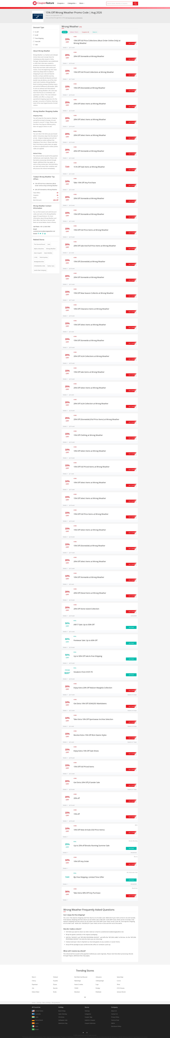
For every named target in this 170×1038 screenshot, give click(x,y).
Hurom (135, 856)
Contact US (114, 1014)
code (75, 36)
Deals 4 (95, 32)
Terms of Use (115, 1020)
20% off (77, 798)
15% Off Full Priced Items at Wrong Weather (91, 467)
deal (75, 620)
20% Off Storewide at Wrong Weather (89, 56)
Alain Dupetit (38, 253)
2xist (48, 244)
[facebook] (38, 233)
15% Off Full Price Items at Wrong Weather (91, 230)
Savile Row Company (40, 270)
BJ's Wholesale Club (132, 872)
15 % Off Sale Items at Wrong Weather (89, 167)
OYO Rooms (120, 988)
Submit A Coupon (90, 1020)
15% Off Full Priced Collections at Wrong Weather (94, 72)
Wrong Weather (51, 248)
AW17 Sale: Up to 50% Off (84, 624)
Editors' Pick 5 (74, 32)
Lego (97, 984)
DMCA (113, 1023)
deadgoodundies (39, 261)
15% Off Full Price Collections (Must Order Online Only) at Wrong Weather (97, 41)
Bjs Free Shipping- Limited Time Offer (89, 877)
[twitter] (40, 233)
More (81, 3)
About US (114, 1011)
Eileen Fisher (35, 992)
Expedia (55, 980)
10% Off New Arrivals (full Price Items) (89, 830)
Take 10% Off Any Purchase (85, 182)
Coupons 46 (85, 32)
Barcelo (55, 988)
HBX (136, 825)
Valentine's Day (62, 1023)
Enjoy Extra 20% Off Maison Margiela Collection (93, 688)
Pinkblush (98, 992)
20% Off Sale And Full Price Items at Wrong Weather (95, 246)
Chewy (34, 980)
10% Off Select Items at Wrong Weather (90, 451)
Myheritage (77, 980)
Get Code (132, 43)
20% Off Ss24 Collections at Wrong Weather (91, 356)
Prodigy (98, 988)
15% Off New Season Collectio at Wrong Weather (94, 293)
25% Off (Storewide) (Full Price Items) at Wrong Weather (96, 419)
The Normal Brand (39, 244)
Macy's (34, 977)
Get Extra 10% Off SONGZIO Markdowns (90, 703)
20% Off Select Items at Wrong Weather (90, 119)
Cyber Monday (62, 1014)
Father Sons (50, 266)
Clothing (39, 1002)
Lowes (119, 980)
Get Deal (131, 627)
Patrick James (44, 257)
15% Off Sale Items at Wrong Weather (89, 372)
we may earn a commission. (75, 18)
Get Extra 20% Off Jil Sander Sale (87, 782)
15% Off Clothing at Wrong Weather (88, 435)
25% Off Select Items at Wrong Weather (90, 103)
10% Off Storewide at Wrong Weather (89, 577)
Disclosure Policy (116, 1026)
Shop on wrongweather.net (54, 15)
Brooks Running (133, 841)
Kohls (54, 992)
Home (33, 1002)
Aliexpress (99, 977)
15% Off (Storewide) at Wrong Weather (89, 88)
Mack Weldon (48, 253)
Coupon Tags (88, 1017)
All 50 (64, 32)
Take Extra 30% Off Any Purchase (87, 893)
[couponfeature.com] (43, 3)
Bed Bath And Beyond (80, 977)
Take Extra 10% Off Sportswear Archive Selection (93, 719)
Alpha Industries (39, 248)
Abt (33, 988)
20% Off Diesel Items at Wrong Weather (90, 593)
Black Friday (61, 1011)
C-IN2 (35, 257)
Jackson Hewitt (121, 992)
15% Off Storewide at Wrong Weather (89, 214)
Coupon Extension (90, 1023)
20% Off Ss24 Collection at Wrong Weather (91, 403)
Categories (71, 3)
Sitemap (87, 1011)
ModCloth (134, 888)
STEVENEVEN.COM (39, 266)
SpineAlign (120, 977)
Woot (118, 984)
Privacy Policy (115, 1017)
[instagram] (43, 233)
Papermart (35, 984)
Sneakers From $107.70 (83, 672)
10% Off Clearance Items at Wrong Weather (91, 309)
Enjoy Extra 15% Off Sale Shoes (86, 751)
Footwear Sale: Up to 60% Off (85, 640)
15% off (77, 814)
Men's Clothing (46, 1002)
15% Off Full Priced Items (84, 766)
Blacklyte (77, 992)
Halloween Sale (62, 1020)
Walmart (55, 977)
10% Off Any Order (81, 861)
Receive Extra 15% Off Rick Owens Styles (90, 735)
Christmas (61, 1017)
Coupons (60, 3)
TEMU (76, 988)
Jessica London (78, 984)
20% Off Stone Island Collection (86, 609)
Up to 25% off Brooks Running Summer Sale (91, 845)
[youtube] (45, 233)
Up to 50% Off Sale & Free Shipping (88, 656)
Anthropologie (100, 980)
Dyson (55, 984)
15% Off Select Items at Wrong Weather (90, 324)
